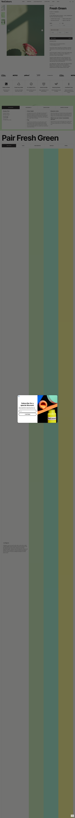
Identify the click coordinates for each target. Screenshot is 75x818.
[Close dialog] (18, 396)
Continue (27, 414)
